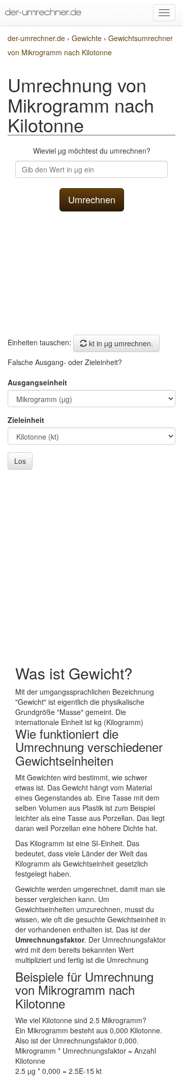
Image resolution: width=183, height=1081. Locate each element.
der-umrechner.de (36, 38)
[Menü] (164, 12)
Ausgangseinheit (37, 382)
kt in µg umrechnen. (120, 343)
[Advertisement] (91, 271)
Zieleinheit (26, 420)
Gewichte (88, 38)
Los (20, 461)
